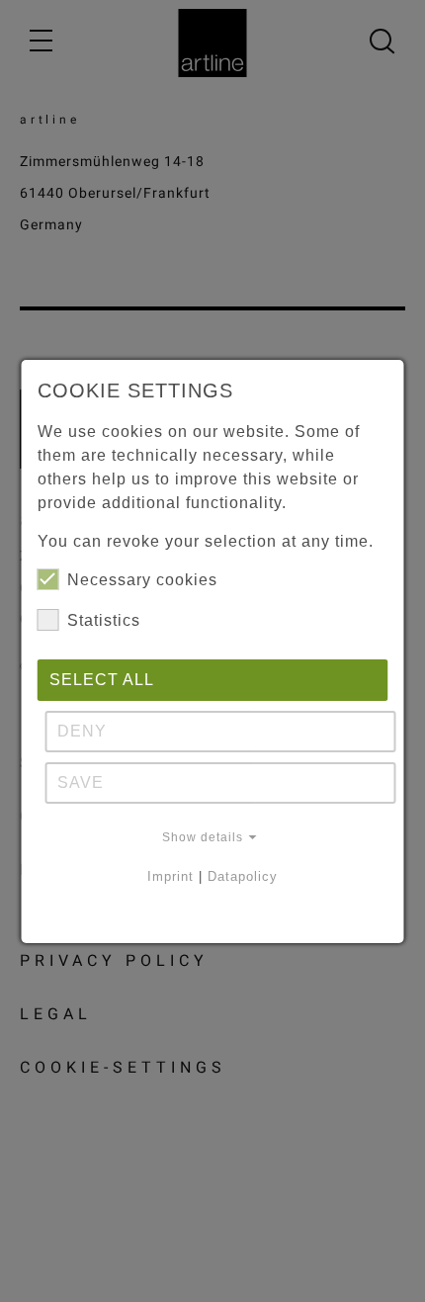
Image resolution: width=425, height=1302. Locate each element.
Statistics (103, 620)
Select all (101, 679)
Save (80, 782)
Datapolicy (243, 876)
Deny (82, 731)
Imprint (170, 876)
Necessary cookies (142, 579)
